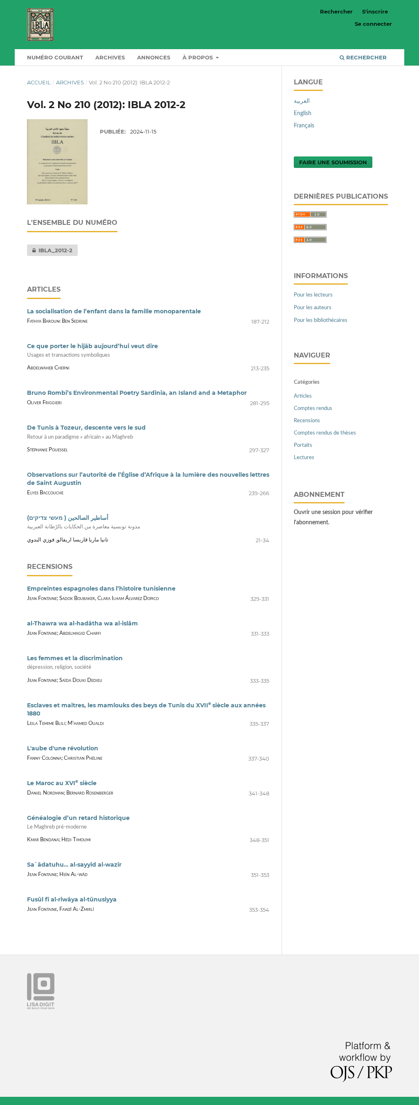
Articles (303, 396)
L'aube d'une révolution (62, 748)
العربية (302, 101)
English (302, 113)
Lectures (304, 457)
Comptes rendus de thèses (325, 433)
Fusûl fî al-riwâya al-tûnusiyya (72, 899)
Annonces (153, 57)
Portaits (303, 445)
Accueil (39, 82)
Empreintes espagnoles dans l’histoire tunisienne (101, 588)
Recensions (307, 420)
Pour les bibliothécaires (320, 320)
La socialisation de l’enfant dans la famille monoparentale (114, 311)
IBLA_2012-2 (49, 250)
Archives (110, 57)
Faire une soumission (333, 162)
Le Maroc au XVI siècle (62, 783)
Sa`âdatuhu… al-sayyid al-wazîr (74, 864)
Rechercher (366, 57)
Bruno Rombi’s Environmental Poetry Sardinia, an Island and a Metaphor (137, 392)
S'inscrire (375, 11)
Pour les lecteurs (313, 295)
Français (304, 126)
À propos (198, 57)
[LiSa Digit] (40, 1007)
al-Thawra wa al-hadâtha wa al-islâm (82, 623)
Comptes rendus (313, 408)
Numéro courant (55, 57)
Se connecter (373, 23)
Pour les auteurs (312, 307)
